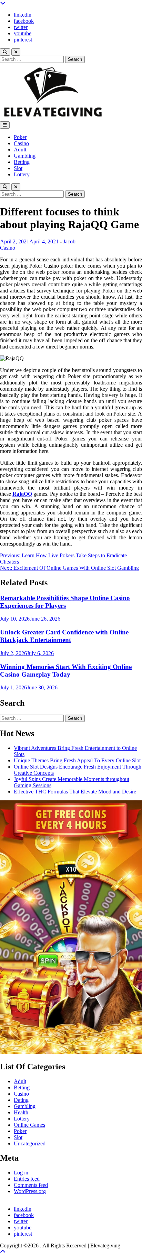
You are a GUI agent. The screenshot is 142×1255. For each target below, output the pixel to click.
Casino (21, 143)
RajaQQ (22, 494)
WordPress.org (30, 1191)
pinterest (23, 40)
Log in (21, 1172)
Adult (20, 149)
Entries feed (27, 1179)
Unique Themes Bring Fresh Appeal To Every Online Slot (77, 760)
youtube (22, 33)
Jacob (69, 241)
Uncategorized (29, 1143)
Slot (18, 168)
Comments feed (31, 1185)
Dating (21, 1100)
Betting (22, 162)
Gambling (25, 156)
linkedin (22, 15)
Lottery (22, 174)
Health (21, 1112)
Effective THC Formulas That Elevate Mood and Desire (75, 791)
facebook (24, 21)
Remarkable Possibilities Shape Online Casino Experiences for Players (65, 601)
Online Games (29, 1125)
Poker (20, 137)
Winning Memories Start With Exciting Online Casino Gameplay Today (66, 670)
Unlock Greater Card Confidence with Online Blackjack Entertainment (64, 636)
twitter (21, 27)
